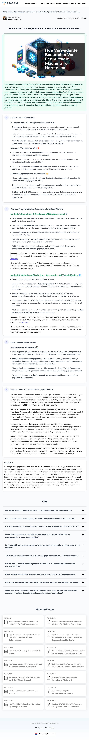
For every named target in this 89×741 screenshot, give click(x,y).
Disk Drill (25, 322)
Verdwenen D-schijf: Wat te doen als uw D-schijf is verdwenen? (24, 678)
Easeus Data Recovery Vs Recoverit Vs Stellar (24, 652)
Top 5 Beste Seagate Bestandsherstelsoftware (62, 692)
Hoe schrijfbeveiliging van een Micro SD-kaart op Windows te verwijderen (67, 622)
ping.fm (12, 3)
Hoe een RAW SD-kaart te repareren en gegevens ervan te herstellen (67, 705)
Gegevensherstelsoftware (74, 3)
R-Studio (14, 259)
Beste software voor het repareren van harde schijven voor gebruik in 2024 (68, 652)
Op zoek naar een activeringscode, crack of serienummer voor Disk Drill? (68, 665)
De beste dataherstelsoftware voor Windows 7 (23, 692)
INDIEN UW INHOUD (32, 3)
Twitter (40, 728)
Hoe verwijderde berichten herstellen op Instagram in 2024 (24, 705)
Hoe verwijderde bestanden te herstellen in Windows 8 (64, 678)
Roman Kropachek (15, 19)
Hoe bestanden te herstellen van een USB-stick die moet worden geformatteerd (24, 637)
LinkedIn (51, 728)
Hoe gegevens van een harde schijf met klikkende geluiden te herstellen (25, 665)
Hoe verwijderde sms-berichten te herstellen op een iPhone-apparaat (23, 622)
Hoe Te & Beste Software (51, 3)
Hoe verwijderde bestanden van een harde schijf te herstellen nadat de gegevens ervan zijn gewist (67, 637)
